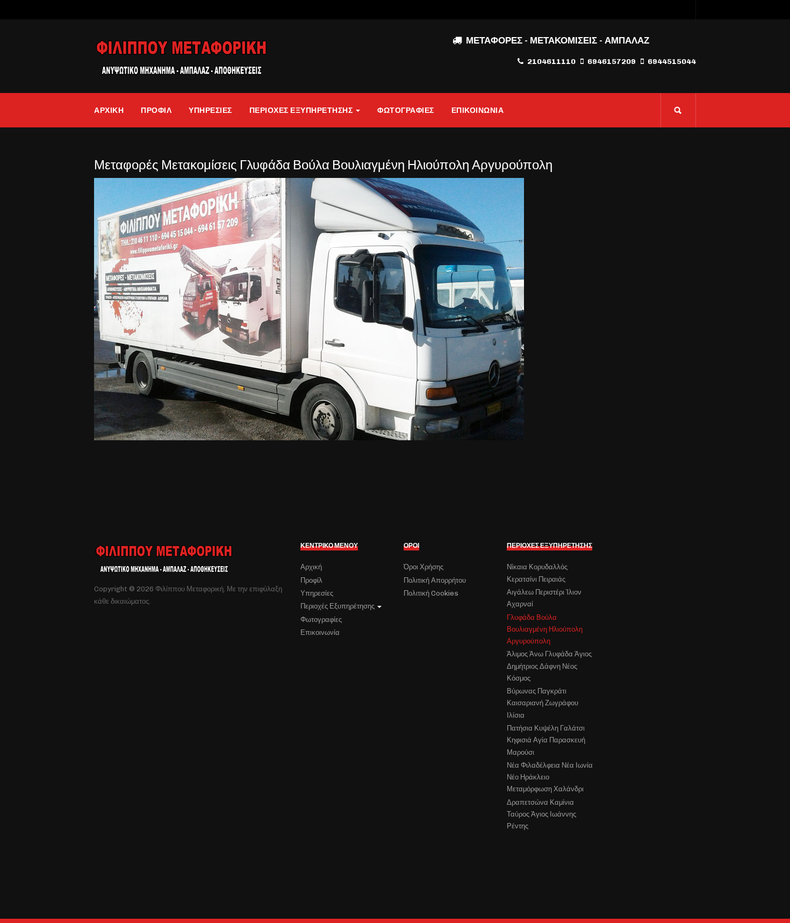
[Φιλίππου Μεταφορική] (181, 56)
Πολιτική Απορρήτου (435, 580)
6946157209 (611, 61)
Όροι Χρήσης (423, 567)
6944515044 (672, 61)
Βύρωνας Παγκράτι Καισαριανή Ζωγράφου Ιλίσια (542, 703)
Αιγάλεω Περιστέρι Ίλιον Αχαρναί (544, 598)
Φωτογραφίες (405, 110)
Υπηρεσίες (210, 110)
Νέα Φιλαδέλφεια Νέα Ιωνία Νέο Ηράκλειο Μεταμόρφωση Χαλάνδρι (550, 777)
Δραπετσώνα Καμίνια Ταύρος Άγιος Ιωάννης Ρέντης (541, 814)
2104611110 (551, 61)
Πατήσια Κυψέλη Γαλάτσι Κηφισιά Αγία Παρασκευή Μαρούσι (546, 740)
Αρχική (109, 110)
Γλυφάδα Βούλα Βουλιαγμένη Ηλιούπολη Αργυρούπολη (545, 629)
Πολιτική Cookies (431, 593)
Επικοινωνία (477, 110)
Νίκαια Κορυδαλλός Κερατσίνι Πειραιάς (537, 573)
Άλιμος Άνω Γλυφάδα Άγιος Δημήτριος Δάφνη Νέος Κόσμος (549, 666)
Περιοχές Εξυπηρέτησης (301, 110)
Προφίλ (156, 110)
